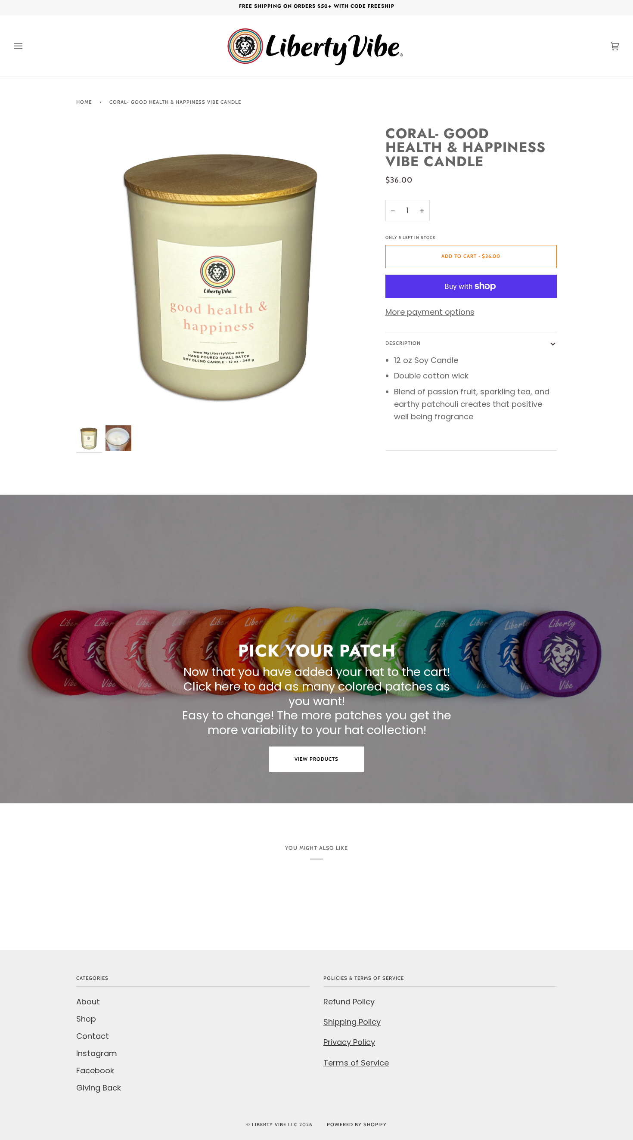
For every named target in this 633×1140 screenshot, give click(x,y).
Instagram (96, 1053)
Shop (86, 1018)
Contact (92, 1036)
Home (84, 102)
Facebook (95, 1070)
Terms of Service (356, 1062)
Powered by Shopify (357, 1124)
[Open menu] (27, 46)
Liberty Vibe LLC (275, 1124)
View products (316, 759)
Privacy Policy (349, 1042)
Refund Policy (349, 1001)
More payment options (430, 312)
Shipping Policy (352, 1021)
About (88, 1001)
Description (403, 343)
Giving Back (98, 1087)
